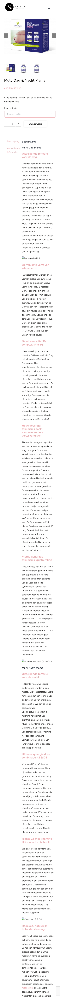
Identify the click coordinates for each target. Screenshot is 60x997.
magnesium (27, 987)
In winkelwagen (35, 124)
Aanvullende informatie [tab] (12, 150)
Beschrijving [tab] (12, 141)
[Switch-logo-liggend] (15, 4)
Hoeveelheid (10, 108)
